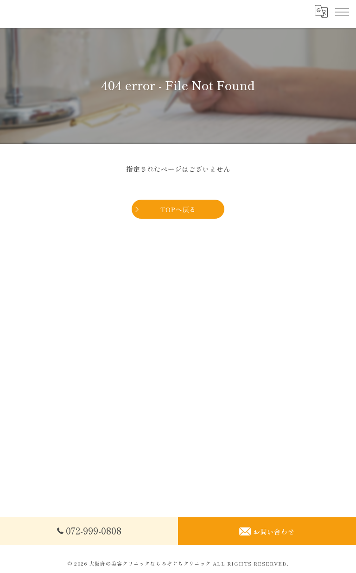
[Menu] (341, 11)
